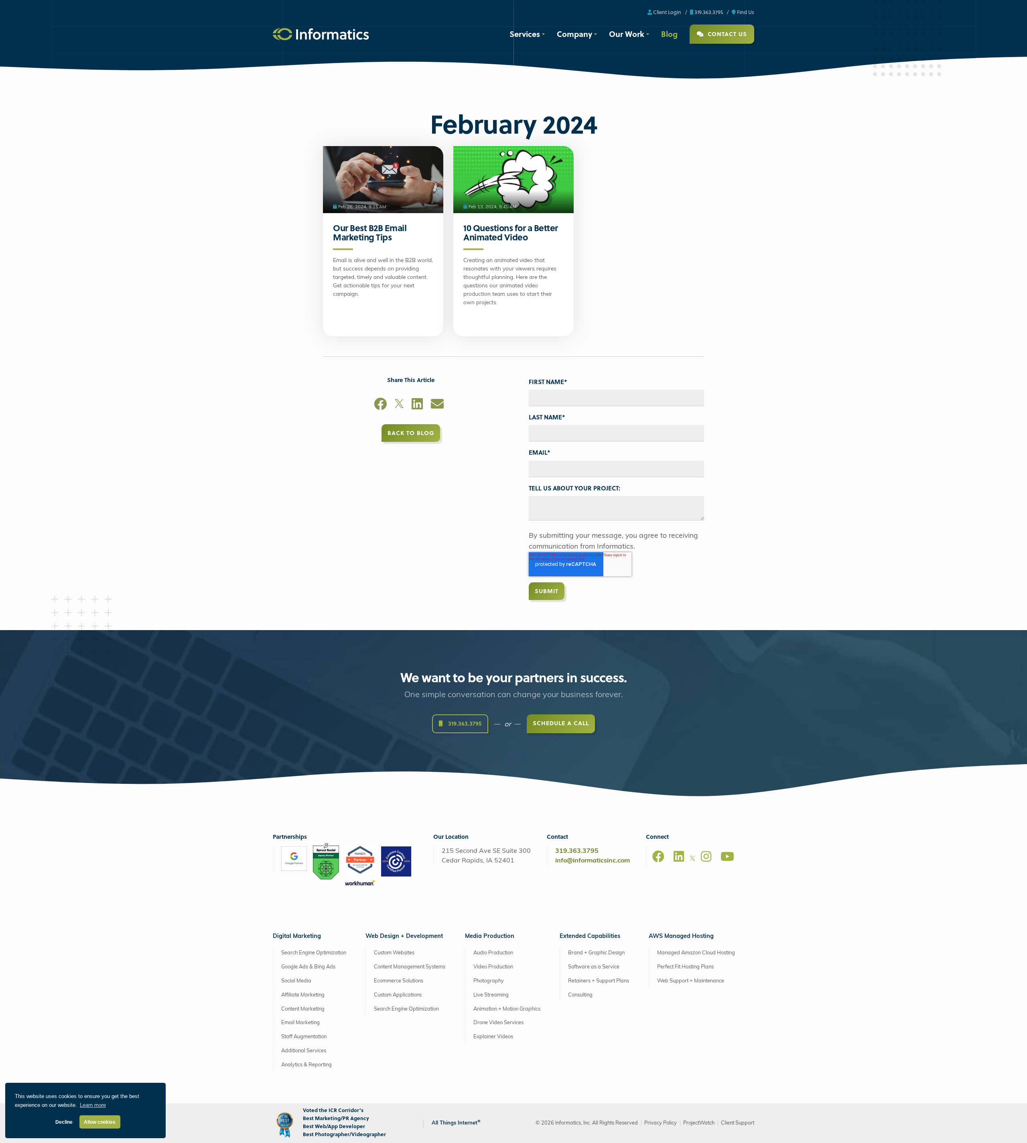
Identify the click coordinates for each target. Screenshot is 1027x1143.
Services (524, 33)
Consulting (580, 995)
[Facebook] (380, 405)
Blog (669, 33)
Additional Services (303, 1051)
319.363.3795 (708, 12)
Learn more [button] (93, 1105)
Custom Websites (394, 953)
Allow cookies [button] (100, 1122)
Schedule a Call (561, 723)
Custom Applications (398, 995)
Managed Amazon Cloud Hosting (696, 953)
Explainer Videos (493, 1036)
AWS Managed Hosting (681, 937)
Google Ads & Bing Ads (308, 967)
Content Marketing (303, 1008)
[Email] (437, 405)
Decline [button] (64, 1122)
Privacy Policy (660, 1123)
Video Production (493, 967)
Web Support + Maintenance (690, 981)
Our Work (626, 33)
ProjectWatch (698, 1123)
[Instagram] (706, 856)
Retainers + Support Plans (598, 981)
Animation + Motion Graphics (506, 1008)
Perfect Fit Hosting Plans (685, 967)
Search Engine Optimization (313, 953)
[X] (399, 405)
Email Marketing (300, 1022)
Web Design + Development (404, 937)
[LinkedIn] (417, 405)
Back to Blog (411, 433)
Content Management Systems (409, 967)
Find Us (745, 12)
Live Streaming (491, 995)
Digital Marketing (297, 937)
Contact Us (726, 34)
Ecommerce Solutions (398, 981)
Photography (488, 981)
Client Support (737, 1123)
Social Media (296, 981)
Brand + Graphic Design (596, 953)
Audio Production (493, 953)
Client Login (666, 12)
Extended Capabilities (590, 937)
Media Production (489, 937)
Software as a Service (593, 967)
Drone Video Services (498, 1022)
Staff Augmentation (304, 1036)
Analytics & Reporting (306, 1065)
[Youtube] (727, 856)
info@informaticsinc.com (592, 861)
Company (574, 33)
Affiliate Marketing (303, 995)
